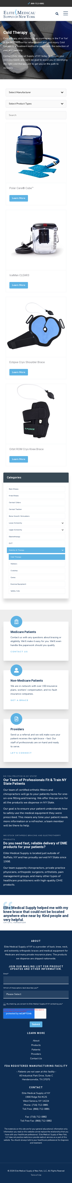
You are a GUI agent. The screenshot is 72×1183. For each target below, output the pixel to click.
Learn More (18, 198)
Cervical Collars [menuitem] (15, 502)
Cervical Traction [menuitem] (15, 509)
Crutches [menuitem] (14, 570)
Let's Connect (21, 752)
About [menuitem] (36, 1040)
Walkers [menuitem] (14, 564)
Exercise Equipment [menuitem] (18, 584)
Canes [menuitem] (13, 577)
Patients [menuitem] (36, 1049)
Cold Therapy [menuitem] (16, 557)
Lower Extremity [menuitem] (15, 523)
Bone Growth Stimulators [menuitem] (19, 516)
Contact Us (19, 651)
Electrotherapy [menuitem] (14, 536)
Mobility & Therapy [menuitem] (16, 550)
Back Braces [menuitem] (13, 489)
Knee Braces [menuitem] (14, 495)
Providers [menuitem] (36, 1054)
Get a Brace (19, 700)
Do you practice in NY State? (20, 776)
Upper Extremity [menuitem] (15, 530)
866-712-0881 (37, 3)
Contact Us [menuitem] (36, 1058)
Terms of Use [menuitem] (36, 1175)
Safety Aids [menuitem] (15, 591)
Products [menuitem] (36, 1045)
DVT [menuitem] (11, 543)
